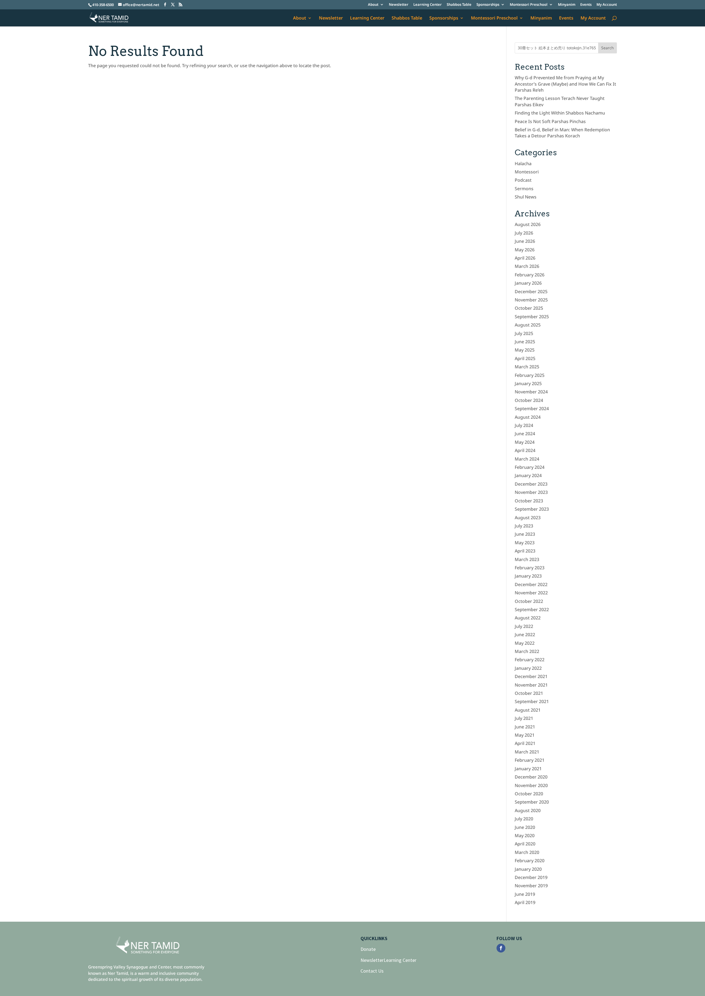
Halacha (523, 163)
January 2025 (528, 383)
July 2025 (524, 333)
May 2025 (525, 350)
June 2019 (525, 894)
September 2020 (532, 802)
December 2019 (531, 877)
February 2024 (529, 467)
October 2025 (529, 308)
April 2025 (525, 358)
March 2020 (527, 852)
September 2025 (532, 317)
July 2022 (524, 626)
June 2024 (525, 434)
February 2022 (529, 660)
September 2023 (532, 509)
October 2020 (529, 794)
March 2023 (527, 559)
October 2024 (529, 400)
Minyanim (566, 5)
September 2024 (532, 409)
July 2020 (524, 819)
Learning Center (427, 5)
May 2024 (525, 442)
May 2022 (525, 643)
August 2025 (528, 325)
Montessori (527, 172)
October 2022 (529, 601)
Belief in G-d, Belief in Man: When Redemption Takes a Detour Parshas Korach (562, 133)
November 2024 (531, 392)
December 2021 (531, 676)
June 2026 (525, 241)
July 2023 (524, 526)
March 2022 (527, 651)
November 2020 (531, 785)
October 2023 (529, 501)
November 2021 (531, 685)
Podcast (523, 180)
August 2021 (528, 710)
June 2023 (525, 534)
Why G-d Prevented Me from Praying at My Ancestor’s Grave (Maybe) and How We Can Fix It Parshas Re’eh (565, 84)
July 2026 (524, 233)
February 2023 (529, 568)
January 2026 (528, 283)
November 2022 (531, 593)
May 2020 (525, 835)
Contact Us (372, 971)
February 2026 (529, 275)
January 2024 (528, 475)
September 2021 (532, 701)
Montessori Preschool (528, 5)
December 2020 (531, 777)
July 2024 (524, 425)
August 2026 (528, 224)
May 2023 (525, 543)
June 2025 (525, 342)
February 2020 (529, 861)
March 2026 (527, 266)
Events (586, 5)
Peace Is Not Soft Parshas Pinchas (550, 121)
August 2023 (528, 518)
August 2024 (528, 417)
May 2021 (525, 735)
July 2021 (524, 718)
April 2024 (525, 450)
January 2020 (528, 869)
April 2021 (525, 743)
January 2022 (528, 668)
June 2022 (525, 635)
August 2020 (528, 810)
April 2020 (525, 844)
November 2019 (531, 886)
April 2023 (525, 551)
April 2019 (525, 902)
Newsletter (398, 5)
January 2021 (528, 769)
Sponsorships (487, 5)
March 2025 (527, 367)
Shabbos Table (459, 5)
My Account (606, 5)
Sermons (524, 189)
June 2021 (525, 727)
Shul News (525, 197)
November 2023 (531, 492)
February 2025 (529, 375)
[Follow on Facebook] (501, 948)
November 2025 (531, 300)
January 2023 (528, 576)
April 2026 (525, 258)
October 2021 (529, 693)
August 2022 (528, 618)
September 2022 (532, 609)
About (373, 5)
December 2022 (531, 584)
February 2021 (529, 760)
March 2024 (527, 459)
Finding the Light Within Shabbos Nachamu (560, 113)
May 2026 (525, 250)
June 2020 (525, 827)
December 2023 (531, 484)
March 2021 (527, 752)
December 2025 (531, 292)
